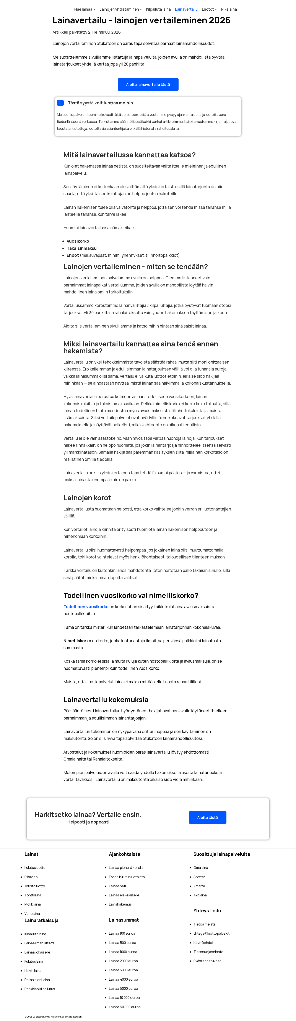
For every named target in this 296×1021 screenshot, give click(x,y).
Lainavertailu (186, 9)
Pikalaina (229, 9)
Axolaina (200, 895)
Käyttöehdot (203, 942)
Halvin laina (32, 970)
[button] (148, 84)
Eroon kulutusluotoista (127, 876)
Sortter (199, 876)
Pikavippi (31, 876)
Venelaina (32, 913)
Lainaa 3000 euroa (123, 970)
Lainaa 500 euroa (122, 942)
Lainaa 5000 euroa (123, 988)
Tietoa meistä (205, 924)
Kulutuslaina (33, 961)
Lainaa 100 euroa (122, 933)
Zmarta (199, 886)
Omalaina (201, 867)
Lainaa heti (117, 886)
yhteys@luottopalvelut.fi (213, 933)
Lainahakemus (120, 904)
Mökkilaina (32, 904)
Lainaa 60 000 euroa (125, 1007)
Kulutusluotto (35, 867)
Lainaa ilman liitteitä (39, 943)
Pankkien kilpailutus (39, 988)
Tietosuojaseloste (208, 951)
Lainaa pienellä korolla (126, 867)
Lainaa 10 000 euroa (124, 997)
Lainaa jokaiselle (37, 952)
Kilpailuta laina (158, 9)
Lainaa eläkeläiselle (124, 895)
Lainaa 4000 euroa (123, 979)
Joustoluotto (34, 886)
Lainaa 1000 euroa (123, 951)
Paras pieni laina (37, 979)
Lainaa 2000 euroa (123, 960)
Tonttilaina (32, 895)
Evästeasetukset (207, 960)
